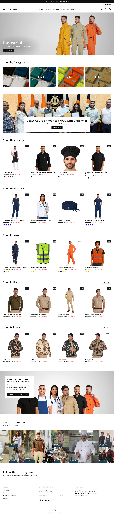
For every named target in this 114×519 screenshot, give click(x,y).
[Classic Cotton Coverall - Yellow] (63, 271)
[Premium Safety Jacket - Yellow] (31, 271)
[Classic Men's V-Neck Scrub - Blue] (86, 224)
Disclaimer (6, 498)
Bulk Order (71, 9)
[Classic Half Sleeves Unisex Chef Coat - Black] (88, 178)
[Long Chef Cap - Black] (59, 176)
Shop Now (8, 50)
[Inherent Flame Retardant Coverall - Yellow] (6, 271)
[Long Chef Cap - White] (61, 176)
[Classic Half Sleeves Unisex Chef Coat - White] (86, 178)
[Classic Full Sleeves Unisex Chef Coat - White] (33, 176)
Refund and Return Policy (10, 495)
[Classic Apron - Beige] (14, 176)
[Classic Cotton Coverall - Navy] (61, 271)
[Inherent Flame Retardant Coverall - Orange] (8, 271)
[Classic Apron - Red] (8, 176)
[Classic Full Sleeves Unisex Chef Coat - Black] (31, 176)
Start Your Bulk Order (18, 394)
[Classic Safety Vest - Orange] (88, 271)
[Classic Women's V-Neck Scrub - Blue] (4, 224)
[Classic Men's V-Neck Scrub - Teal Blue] (90, 224)
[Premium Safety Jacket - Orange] (33, 271)
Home (41, 9)
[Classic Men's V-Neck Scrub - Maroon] (88, 224)
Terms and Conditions (9, 493)
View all (107, 282)
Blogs (63, 9)
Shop (48, 9)
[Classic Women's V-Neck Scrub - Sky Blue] (10, 224)
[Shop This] (57, 113)
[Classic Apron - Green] (12, 176)
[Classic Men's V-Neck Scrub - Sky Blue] (92, 224)
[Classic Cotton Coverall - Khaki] (65, 271)
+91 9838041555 (92, 493)
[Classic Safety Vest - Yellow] (86, 271)
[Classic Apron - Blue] (10, 176)
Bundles (56, 9)
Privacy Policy (6, 490)
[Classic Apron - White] (6, 176)
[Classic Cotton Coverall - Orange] (59, 271)
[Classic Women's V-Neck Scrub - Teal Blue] (8, 224)
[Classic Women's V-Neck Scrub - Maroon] (6, 224)
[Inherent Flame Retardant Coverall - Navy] (4, 271)
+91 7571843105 (82, 493)
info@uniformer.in (84, 495)
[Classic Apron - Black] (4, 176)
